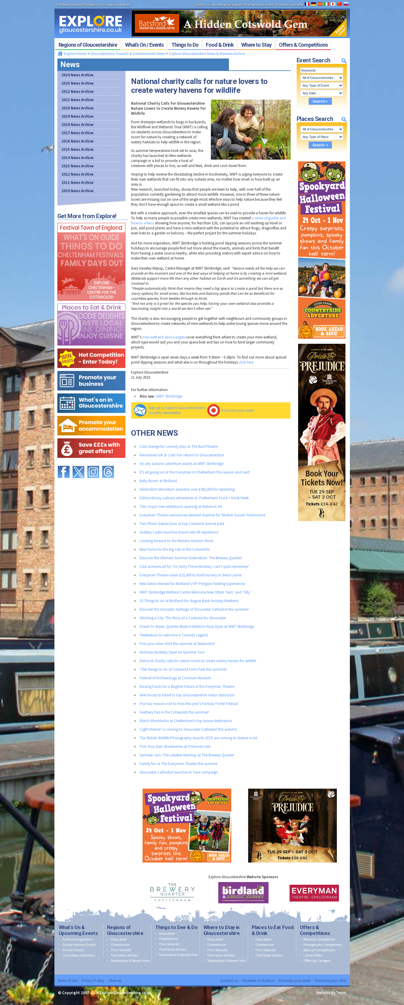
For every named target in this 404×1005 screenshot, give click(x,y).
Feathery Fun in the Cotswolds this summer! (174, 712)
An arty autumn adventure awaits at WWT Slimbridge (181, 463)
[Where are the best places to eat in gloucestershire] (91, 302)
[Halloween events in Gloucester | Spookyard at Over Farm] (321, 160)
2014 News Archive (77, 157)
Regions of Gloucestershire (125, 930)
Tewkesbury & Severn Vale (130, 960)
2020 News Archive (77, 108)
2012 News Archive (77, 174)
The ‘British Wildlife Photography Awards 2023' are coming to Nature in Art (198, 737)
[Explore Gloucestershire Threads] (108, 463)
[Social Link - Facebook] (63, 463)
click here (246, 362)
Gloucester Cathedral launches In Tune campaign (179, 772)
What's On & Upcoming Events (78, 930)
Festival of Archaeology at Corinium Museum (175, 677)
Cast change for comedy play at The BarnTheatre (179, 446)
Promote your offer (330, 980)
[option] (172, 892)
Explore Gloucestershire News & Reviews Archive (207, 53)
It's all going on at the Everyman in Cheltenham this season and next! (195, 472)
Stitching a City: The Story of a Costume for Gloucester (183, 617)
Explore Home (75, 53)
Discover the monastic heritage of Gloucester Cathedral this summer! (194, 609)
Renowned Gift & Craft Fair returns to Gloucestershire (182, 455)
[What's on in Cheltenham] (91, 221)
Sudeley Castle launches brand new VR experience (179, 532)
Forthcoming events (77, 939)
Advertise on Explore (258, 980)
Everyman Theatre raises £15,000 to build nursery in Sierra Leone (190, 575)
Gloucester (119, 939)
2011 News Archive (77, 182)
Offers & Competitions (315, 930)
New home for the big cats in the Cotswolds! (175, 549)
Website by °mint (331, 992)
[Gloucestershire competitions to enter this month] (91, 347)
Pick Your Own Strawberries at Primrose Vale (175, 746)
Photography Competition (322, 944)
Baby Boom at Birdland (158, 480)
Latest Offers (313, 955)
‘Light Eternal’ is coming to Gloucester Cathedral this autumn (188, 729)
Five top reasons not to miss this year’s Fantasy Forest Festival (189, 703)
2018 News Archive (77, 124)
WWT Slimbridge (169, 396)
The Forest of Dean (124, 955)
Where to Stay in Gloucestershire (221, 930)
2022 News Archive (77, 91)
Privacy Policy (93, 980)
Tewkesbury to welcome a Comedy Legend (174, 635)
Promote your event (238, 410)
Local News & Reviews (78, 955)
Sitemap (115, 980)
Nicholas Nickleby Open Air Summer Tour (172, 652)
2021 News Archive (77, 99)
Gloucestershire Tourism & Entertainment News (128, 53)
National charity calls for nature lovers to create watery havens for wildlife (198, 660)
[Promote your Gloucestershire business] (91, 369)
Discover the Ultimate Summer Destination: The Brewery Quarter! (191, 557)
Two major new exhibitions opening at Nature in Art (181, 506)
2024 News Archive (77, 74)
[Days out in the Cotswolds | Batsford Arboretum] (239, 8)
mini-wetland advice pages (163, 337)
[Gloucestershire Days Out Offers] (91, 437)
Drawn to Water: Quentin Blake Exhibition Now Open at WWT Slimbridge (197, 626)
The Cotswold (121, 950)
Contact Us (229, 980)
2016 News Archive (77, 141)
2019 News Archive (77, 116)
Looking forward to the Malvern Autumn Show (176, 540)
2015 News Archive (77, 149)
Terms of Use (67, 980)
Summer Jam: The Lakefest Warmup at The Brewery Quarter (187, 755)
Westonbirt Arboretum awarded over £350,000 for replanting (187, 489)
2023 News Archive (77, 83)
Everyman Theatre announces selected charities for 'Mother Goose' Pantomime (202, 515)
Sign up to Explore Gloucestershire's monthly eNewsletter (176, 410)
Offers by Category (317, 960)
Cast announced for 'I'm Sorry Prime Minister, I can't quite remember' (194, 566)
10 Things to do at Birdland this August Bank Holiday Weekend (189, 600)
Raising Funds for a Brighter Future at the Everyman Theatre (187, 686)
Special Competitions (319, 950)
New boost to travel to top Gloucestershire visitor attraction (187, 695)
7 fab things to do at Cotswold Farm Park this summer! (183, 669)
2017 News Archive (77, 132)
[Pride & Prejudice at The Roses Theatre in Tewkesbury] (321, 342)
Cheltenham (120, 944)
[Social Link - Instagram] (93, 463)
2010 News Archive (77, 190)
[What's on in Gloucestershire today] (91, 392)
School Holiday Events (79, 944)
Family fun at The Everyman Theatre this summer (178, 763)
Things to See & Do (176, 927)
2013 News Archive (77, 165)
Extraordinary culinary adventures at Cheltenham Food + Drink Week (194, 497)
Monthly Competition (319, 939)
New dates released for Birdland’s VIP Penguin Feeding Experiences (192, 583)
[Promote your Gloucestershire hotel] (91, 414)
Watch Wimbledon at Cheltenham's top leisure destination (186, 720)
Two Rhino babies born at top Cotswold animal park (182, 523)
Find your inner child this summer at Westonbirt (177, 643)
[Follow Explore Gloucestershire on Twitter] (78, 463)
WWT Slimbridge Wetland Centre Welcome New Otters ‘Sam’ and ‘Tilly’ (195, 592)
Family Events (73, 950)
